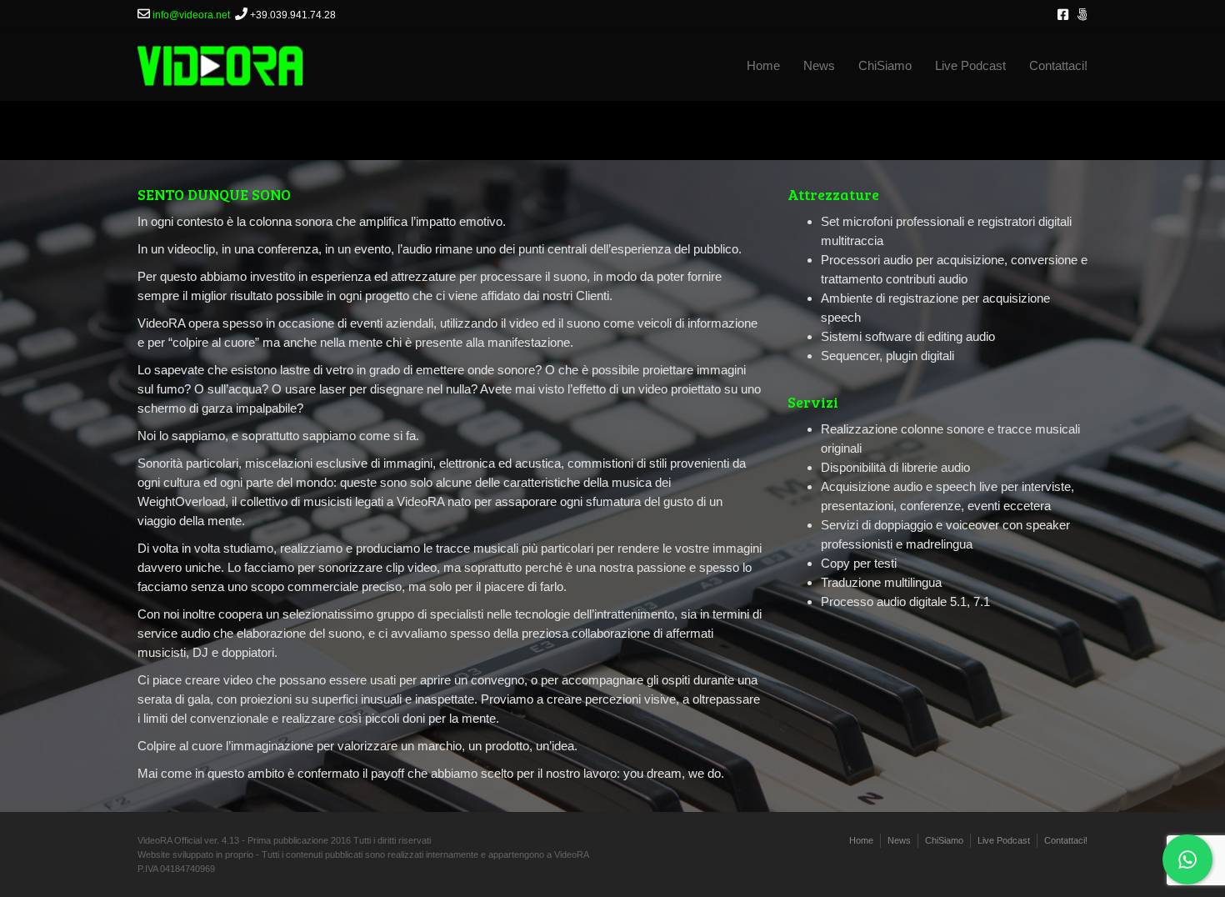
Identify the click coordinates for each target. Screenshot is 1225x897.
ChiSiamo (885, 65)
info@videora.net (191, 15)
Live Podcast (970, 65)
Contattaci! (1058, 65)
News (819, 65)
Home (763, 65)
